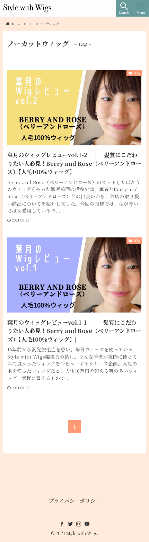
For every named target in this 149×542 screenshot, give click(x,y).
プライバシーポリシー (74, 500)
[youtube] (87, 524)
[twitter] (70, 524)
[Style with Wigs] (27, 8)
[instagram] (79, 524)
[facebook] (62, 524)
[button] (124, 8)
